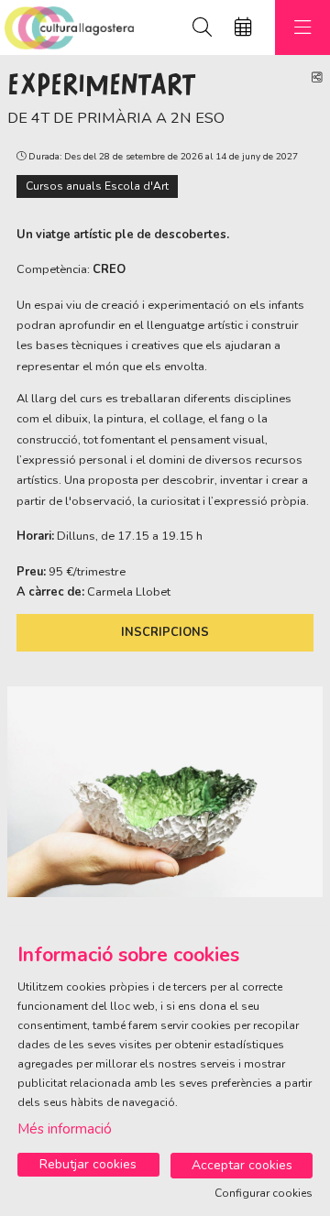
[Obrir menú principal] (302, 27)
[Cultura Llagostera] (67, 27)
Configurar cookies (263, 1193)
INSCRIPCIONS (165, 632)
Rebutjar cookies (88, 1164)
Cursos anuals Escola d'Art (97, 186)
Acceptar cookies (242, 1165)
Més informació (64, 1129)
